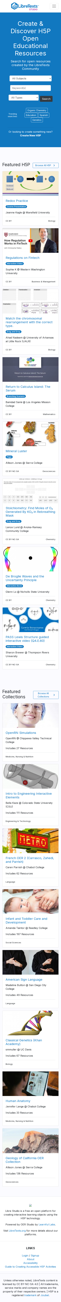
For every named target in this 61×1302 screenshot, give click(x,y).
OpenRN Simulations (21, 733)
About (30, 1259)
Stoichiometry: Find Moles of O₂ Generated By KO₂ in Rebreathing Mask (30, 511)
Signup (35, 1255)
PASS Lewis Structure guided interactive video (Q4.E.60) (27, 639)
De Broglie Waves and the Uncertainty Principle (25, 578)
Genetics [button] (36, 120)
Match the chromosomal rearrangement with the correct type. (29, 322)
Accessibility (30, 1262)
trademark (30, 1295)
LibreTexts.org (17, 1230)
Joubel (45, 1295)
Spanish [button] (44, 115)
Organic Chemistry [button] (36, 110)
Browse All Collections (47, 695)
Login (25, 1255)
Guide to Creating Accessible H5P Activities (30, 1266)
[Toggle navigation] (54, 6)
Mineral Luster (16, 451)
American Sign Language (24, 979)
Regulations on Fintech (22, 258)
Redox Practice (17, 201)
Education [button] (31, 115)
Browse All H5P (45, 165)
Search (46, 98)
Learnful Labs (47, 1224)
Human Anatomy (18, 1101)
